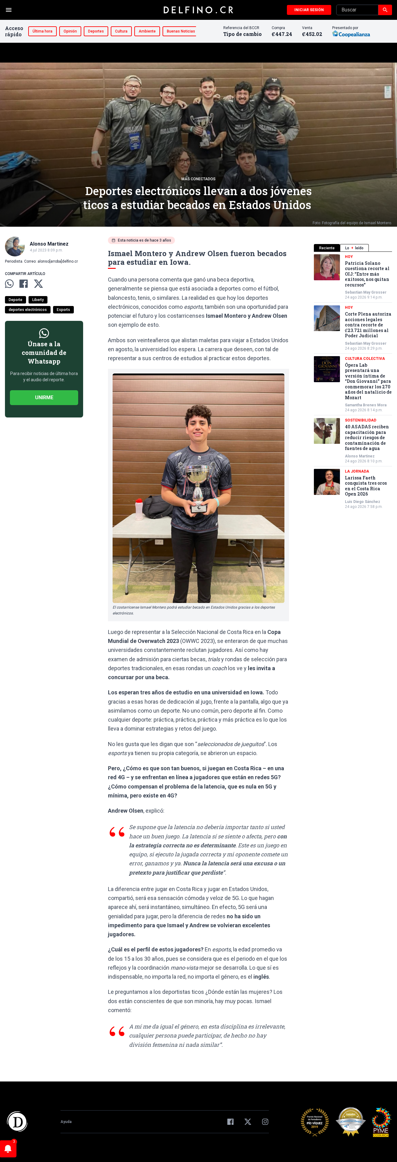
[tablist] (353, 248)
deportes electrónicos (28, 310)
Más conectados (198, 179)
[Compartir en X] (38, 284)
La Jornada (357, 471)
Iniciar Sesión (309, 10)
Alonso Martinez (360, 456)
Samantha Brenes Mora (365, 405)
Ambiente (147, 31)
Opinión (70, 31)
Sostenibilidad (360, 420)
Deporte (15, 300)
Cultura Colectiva (365, 358)
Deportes (96, 31)
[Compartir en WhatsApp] (9, 283)
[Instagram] (265, 1121)
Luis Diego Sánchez (362, 502)
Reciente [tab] (327, 248)
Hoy (349, 257)
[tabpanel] (353, 381)
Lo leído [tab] (354, 248)
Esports (63, 310)
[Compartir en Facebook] (24, 284)
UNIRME (44, 397)
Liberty (38, 300)
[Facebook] (230, 1121)
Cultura (121, 31)
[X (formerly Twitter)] (248, 1121)
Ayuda (66, 1122)
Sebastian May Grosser (365, 292)
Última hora (42, 31)
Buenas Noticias (181, 31)
